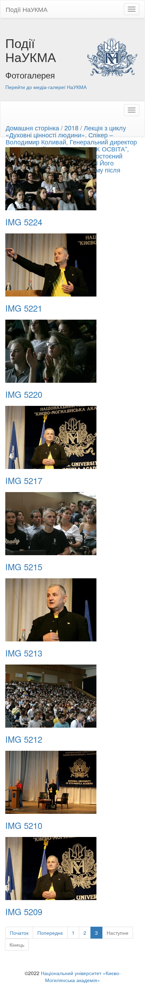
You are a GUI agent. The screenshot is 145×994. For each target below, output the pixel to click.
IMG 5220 (23, 394)
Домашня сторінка (32, 127)
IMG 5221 (23, 308)
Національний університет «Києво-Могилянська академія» (81, 976)
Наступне (117, 932)
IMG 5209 (23, 911)
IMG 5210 (23, 825)
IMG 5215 (23, 566)
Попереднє (50, 932)
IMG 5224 (23, 221)
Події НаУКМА (27, 9)
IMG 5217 (23, 480)
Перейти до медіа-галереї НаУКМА (46, 86)
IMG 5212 (23, 739)
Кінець (17, 944)
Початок (19, 932)
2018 (71, 127)
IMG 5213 (23, 653)
